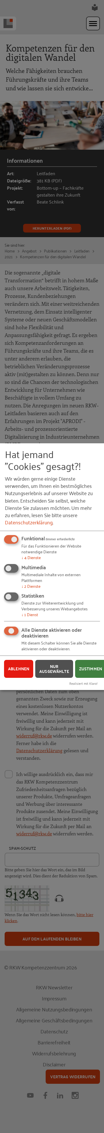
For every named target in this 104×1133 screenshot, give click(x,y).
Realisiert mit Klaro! (83, 683)
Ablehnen (18, 668)
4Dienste (31, 557)
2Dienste (30, 585)
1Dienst (29, 614)
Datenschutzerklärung (29, 522)
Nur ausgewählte (54, 668)
